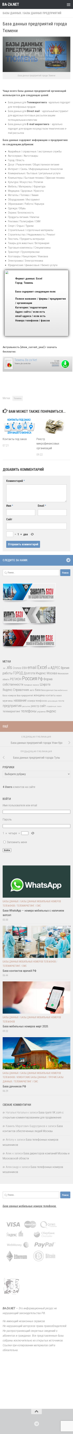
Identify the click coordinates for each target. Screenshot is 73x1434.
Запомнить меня (17, 842)
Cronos (17, 668)
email (32, 667)
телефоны (28, 711)
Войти (7, 850)
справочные (51, 706)
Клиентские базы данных (32, 1077)
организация (52, 701)
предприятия (12, 706)
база (38, 690)
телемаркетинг (11, 711)
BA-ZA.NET (10, 4)
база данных (47, 690)
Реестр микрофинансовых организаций (47, 443)
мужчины (8, 700)
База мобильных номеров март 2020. (26, 1026)
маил (59, 695)
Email (42, 505)
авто (32, 690)
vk (49, 668)
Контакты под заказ (15, 439)
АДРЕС (55, 668)
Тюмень (18, 398)
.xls (9, 667)
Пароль (7, 819)
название (20, 700)
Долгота (29, 673)
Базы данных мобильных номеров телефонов (29, 961)
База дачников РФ (14, 1086)
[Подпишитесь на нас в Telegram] (68, 560)
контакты (51, 695)
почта (61, 700)
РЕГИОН (15, 679)
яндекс (51, 711)
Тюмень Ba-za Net (26, 360)
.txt (4, 668)
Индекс (41, 673)
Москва (52, 673)
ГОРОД (18, 673)
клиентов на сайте (19, 787)
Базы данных (12, 13)
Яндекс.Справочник (16, 690)
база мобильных (61, 690)
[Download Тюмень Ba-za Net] (8, 369)
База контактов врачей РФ (19, 970)
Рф (40, 678)
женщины (39, 695)
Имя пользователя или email (20, 805)
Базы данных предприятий (42, 13)
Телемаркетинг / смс (29, 905)
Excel (42, 667)
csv (24, 667)
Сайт (9, 519)
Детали (55, 365)
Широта (45, 684)
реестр (35, 706)
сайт (43, 706)
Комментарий (15, 481)
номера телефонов (37, 700)
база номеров (9, 695)
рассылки (26, 706)
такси (59, 706)
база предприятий (25, 695)
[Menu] (68, 4)
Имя (9, 505)
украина (41, 711)
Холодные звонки (31, 685)
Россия (29, 678)
